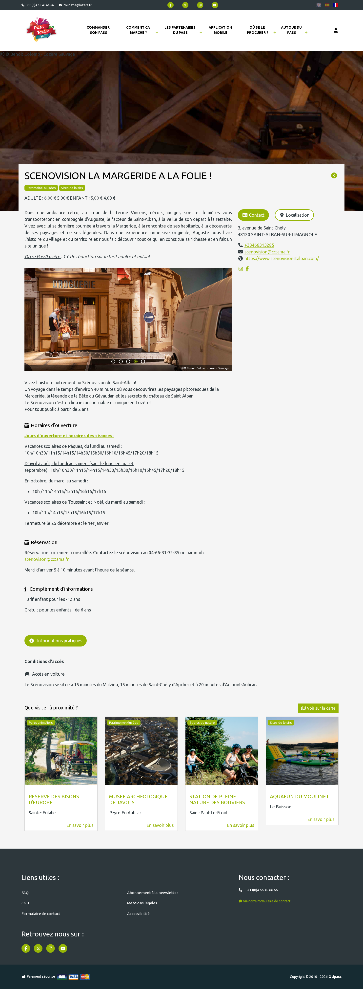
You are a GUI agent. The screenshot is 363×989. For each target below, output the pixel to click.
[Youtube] (215, 5)
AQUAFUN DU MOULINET (299, 796)
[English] (319, 5)
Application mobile (221, 30)
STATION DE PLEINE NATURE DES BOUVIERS (217, 799)
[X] (185, 5)
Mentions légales (142, 903)
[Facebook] (170, 5)
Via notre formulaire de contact (266, 901)
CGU (25, 903)
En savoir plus (79, 825)
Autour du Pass (291, 30)
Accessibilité (138, 914)
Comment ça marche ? (138, 30)
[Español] (327, 5)
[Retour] (334, 175)
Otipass (335, 977)
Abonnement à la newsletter (152, 893)
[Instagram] (200, 5)
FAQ (25, 893)
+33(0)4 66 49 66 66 (40, 5)
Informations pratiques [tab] (59, 640)
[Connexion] (336, 30)
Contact (256, 214)
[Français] (335, 5)
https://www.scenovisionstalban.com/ (281, 258)
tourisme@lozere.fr (78, 5)
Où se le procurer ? (257, 30)
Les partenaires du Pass (180, 30)
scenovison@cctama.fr (46, 559)
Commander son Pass (98, 30)
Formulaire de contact (40, 914)
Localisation (297, 214)
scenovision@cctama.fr (267, 251)
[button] (113, 361)
